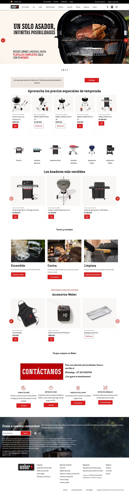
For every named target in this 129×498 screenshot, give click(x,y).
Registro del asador (65, 471)
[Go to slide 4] (67, 69)
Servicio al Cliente (64, 482)
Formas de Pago (64, 479)
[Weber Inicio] (15, 7)
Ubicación (62, 468)
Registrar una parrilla (113, 2)
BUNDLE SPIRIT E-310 (105, 117)
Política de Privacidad (33, 448)
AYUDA (71, 2)
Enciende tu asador (18, 274)
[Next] (126, 40)
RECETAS (56, 2)
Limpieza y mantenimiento (92, 274)
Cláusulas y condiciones (43, 476)
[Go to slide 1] (61, 69)
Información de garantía (66, 476)
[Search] (107, 7)
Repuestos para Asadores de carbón (93, 471)
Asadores (108, 468)
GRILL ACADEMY (47, 2)
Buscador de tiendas (100, 2)
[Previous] (3, 40)
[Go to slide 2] (63, 69)
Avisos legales (41, 474)
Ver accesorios (55, 277)
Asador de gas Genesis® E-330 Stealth (96, 210)
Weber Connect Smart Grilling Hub (59, 333)
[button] (30, 6)
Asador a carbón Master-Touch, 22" (59, 210)
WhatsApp (92, 80)
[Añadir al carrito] (15, 126)
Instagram (40, 433)
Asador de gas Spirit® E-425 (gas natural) (25, 210)
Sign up (26, 433)
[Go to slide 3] (65, 69)
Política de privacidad (43, 471)
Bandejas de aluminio (91, 333)
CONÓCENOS (64, 2)
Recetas (108, 474)
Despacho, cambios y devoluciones (70, 474)
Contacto (65, 490)
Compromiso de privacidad (44, 468)
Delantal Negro (17, 333)
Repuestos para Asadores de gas (92, 468)
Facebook (35, 433)
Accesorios (109, 471)
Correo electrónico (8, 433)
